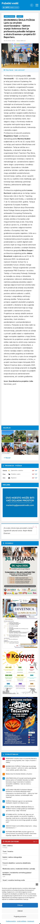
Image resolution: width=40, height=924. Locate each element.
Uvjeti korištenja (21, 921)
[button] (37, 884)
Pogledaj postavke (20, 916)
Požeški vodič (10, 3)
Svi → (35, 841)
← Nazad (7, 458)
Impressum (30, 921)
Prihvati (20, 905)
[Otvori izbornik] (36, 5)
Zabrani (20, 911)
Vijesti (19, 16)
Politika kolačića (11, 921)
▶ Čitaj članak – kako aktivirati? (14, 70)
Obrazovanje (9, 16)
